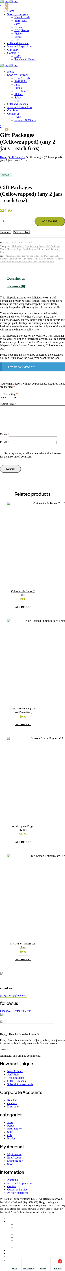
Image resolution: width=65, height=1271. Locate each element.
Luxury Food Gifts (16, 261)
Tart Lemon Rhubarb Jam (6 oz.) (23, 945)
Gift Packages (17, 157)
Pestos (18, 1234)
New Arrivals (22, 1224)
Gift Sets (37, 258)
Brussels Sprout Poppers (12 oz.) (23, 828)
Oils (16, 1247)
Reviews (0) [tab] (16, 286)
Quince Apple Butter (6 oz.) (23, 593)
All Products (18, 246)
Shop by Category (17, 1221)
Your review (8, 403)
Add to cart (49, 221)
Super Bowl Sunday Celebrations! (33, 249)
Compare (5, 232)
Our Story (13, 1256)
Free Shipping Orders (35, 246)
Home (3, 157)
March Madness (8, 249)
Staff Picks (20, 1227)
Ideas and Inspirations (19, 1253)
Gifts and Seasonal (18, 1250)
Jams (17, 1230)
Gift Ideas (27, 258)
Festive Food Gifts (30, 255)
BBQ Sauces (21, 1237)
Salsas (17, 1243)
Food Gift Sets (47, 255)
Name (4, 434)
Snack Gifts (31, 261)
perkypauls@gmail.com (13, 995)
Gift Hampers (15, 258)
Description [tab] (16, 278)
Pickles (18, 1240)
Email (4, 442)
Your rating (10, 394)
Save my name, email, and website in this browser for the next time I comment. (30, 455)
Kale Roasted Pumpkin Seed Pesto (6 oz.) (23, 710)
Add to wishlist (22, 232)
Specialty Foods (46, 261)
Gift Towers (48, 258)
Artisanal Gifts (13, 255)
